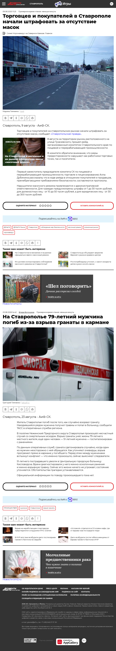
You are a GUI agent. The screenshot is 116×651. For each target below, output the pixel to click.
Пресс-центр (51, 588)
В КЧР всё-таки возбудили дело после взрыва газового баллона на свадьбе (35, 538)
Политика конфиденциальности (85, 595)
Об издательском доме (32, 588)
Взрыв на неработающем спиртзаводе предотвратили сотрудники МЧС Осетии (33, 529)
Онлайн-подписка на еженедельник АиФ (40, 592)
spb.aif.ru (25, 403)
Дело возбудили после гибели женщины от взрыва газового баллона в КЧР (89, 538)
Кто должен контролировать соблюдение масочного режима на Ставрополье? (33, 263)
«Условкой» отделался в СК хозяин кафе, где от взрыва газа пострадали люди (90, 529)
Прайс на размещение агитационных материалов (44, 595)
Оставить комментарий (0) (92, 206)
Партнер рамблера (46, 640)
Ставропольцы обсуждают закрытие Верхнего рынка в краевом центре (86, 254)
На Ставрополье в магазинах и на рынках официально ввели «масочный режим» (33, 254)
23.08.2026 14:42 (10, 312)
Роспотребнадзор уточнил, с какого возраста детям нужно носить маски (90, 263)
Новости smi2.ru (12, 303)
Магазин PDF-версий (80, 588)
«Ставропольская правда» (66, 134)
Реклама (64, 588)
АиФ (22, 111)
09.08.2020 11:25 (9, 11)
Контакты (85, 592)
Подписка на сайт (70, 592)
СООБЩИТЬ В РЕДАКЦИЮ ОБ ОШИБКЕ (37, 598)
